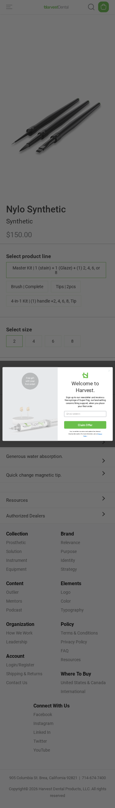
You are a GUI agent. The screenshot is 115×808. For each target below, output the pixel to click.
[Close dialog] (108, 370)
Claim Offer (85, 425)
